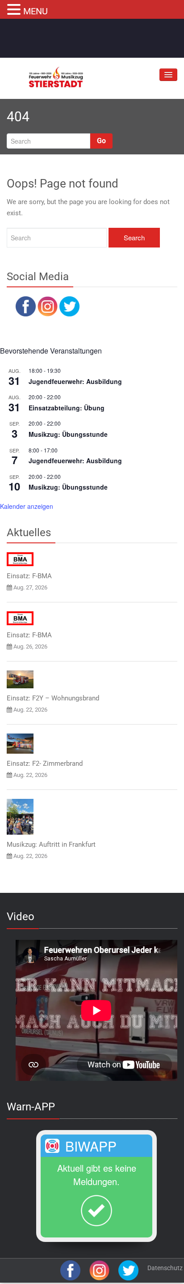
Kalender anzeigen (26, 506)
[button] (15, 8)
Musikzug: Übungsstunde (68, 434)
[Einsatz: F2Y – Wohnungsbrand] (20, 679)
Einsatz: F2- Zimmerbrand (45, 763)
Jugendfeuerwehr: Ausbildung (75, 381)
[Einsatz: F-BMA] (20, 559)
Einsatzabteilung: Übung (67, 407)
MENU (35, 11)
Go (101, 141)
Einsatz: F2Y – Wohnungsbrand (53, 698)
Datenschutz (165, 1267)
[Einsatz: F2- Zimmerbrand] (20, 744)
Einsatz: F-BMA (29, 576)
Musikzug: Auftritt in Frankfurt (51, 844)
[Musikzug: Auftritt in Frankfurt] (20, 817)
